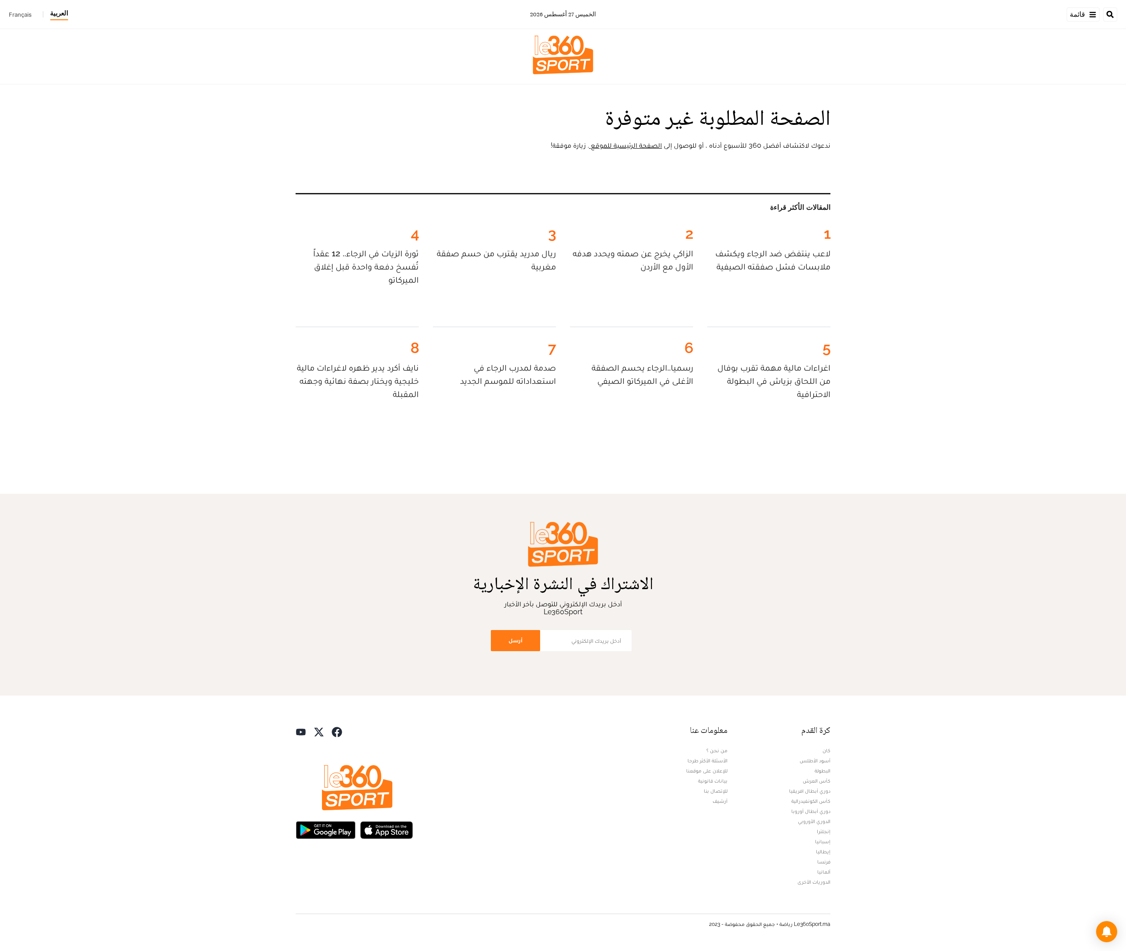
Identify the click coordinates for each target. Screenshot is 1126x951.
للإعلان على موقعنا (707, 771)
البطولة (822, 771)
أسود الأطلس (815, 761)
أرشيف (720, 801)
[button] (1106, 931)
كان (826, 750)
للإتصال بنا (716, 791)
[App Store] (386, 829)
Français (20, 14)
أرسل (515, 640)
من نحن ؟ (717, 750)
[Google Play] (325, 829)
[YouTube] (301, 731)
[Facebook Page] (337, 731)
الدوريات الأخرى (813, 882)
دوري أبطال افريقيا (809, 791)
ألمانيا (823, 872)
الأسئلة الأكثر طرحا (707, 761)
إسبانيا (822, 841)
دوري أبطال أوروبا (810, 811)
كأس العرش (816, 781)
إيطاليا (823, 852)
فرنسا (823, 862)
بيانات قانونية (713, 781)
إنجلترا (823, 831)
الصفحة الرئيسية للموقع (625, 145)
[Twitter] (319, 731)
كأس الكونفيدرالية (810, 801)
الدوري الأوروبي (814, 821)
